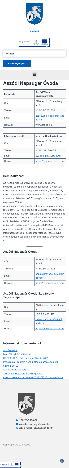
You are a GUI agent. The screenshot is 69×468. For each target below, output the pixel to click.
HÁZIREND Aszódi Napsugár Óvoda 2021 (25, 358)
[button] (34, 74)
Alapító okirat (10, 350)
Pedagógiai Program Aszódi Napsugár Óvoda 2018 (31, 362)
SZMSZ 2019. (10, 365)
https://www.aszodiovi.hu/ (49, 161)
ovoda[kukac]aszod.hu (47, 155)
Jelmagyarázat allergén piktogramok (23, 373)
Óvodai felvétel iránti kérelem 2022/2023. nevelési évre (33, 377)
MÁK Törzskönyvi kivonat (17, 354)
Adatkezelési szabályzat (16, 369)
